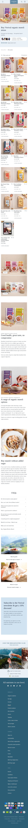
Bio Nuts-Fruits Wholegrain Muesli (18, 103)
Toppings (10, 717)
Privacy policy (7, 818)
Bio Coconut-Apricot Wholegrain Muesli (19, 75)
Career (9, 753)
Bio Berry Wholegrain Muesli (5, 75)
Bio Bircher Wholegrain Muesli (5, 103)
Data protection (11, 790)
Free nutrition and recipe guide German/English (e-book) (5, 239)
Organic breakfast (12, 695)
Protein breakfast (12, 708)
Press (9, 750)
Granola (9, 702)
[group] (11, 658)
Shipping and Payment (13, 780)
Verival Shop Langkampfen (14, 741)
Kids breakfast (11, 711)
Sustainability (11, 738)
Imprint (9, 771)
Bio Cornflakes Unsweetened (17, 184)
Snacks (9, 714)
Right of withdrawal (12, 784)
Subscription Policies (12, 777)
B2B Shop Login (11, 763)
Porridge (10, 698)
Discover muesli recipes (13, 587)
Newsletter (10, 756)
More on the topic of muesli (13, 559)
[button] (2, 1)
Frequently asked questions (14, 744)
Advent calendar (11, 726)
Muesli (9, 705)
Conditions (10, 774)
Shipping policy (22, 818)
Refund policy (21, 816)
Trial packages (11, 723)
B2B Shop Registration (13, 759)
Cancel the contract (12, 787)
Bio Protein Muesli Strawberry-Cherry (18, 130)
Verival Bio (3, 49)
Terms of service (14, 818)
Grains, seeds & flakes (13, 720)
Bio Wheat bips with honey (18, 211)
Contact (9, 793)
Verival (8, 816)
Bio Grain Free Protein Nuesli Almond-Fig (4, 157)
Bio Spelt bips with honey (5, 211)
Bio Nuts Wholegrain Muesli (18, 156)
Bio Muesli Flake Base (5, 184)
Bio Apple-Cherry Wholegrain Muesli (5, 130)
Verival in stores (11, 747)
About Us (10, 735)
